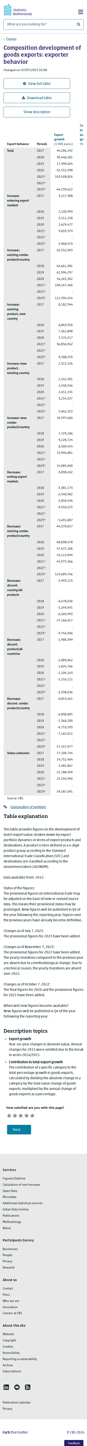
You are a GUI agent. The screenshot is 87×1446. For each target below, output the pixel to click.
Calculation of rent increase (21, 1184)
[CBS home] (22, 9)
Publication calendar (17, 1402)
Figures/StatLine (14, 1178)
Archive (8, 1365)
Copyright (9, 1340)
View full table (39, 84)
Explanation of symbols (28, 807)
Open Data (10, 1191)
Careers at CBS (12, 1313)
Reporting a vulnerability (20, 1359)
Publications (11, 1215)
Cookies (8, 1346)
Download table (39, 98)
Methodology (12, 1222)
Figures (11, 39)
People (7, 1255)
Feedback (74, 1443)
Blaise (7, 1228)
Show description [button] (36, 112)
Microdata (9, 1197)
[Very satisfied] (32, 1115)
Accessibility (11, 1353)
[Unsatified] (15, 1115)
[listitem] (6, 1387)
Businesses (10, 1249)
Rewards (9, 1267)
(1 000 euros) (63, 140)
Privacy (7, 1261)
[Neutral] (21, 1115)
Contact (8, 1288)
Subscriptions (12, 1371)
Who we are (11, 1301)
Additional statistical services (23, 1203)
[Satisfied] (26, 1115)
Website (8, 1334)
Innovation (10, 1307)
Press (6, 1294)
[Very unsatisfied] (9, 1115)
